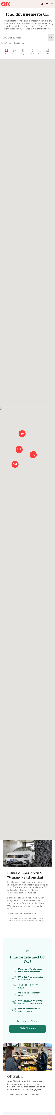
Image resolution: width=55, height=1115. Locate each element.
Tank (6, 54)
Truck (40, 54)
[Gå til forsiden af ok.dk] (6, 4)
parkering (22, 1003)
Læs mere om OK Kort (27, 1021)
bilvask (27, 1000)
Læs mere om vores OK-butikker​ (25, 1094)
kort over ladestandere (41, 29)
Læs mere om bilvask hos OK (23, 913)
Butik (32, 54)
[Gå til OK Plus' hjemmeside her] (27, 1057)
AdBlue (47, 54)
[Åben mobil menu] (52, 4)
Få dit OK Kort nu (28, 1028)
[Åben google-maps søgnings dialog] (27, 39)
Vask (14, 54)
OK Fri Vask (26, 898)
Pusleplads (23, 54)
